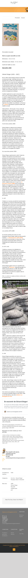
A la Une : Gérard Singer (16, 478)
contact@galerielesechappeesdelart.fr (15, 457)
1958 (12, 483)
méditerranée (14, 488)
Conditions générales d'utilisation (4, 534)
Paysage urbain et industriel (17, 479)
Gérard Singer (14, 485)
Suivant (23, 17)
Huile (12, 472)
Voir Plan (21, 533)
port (12, 490)
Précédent (17, 17)
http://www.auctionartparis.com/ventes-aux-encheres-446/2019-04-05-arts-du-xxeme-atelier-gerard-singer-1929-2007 (14, 426)
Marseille (13, 486)
